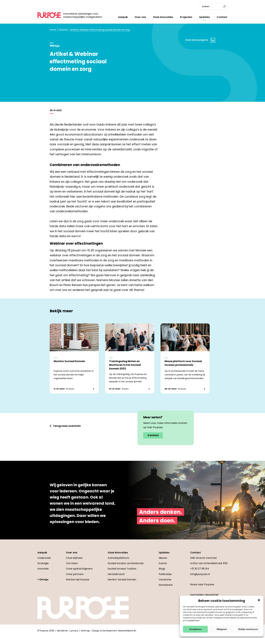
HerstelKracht (116, 574)
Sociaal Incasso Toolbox (122, 568)
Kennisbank (166, 585)
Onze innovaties (163, 17)
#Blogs (55, 46)
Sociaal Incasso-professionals (126, 563)
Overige (43, 579)
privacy (74, 630)
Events (163, 563)
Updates (204, 17)
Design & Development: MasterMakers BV (114, 630)
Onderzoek (44, 558)
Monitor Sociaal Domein (122, 579)
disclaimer (62, 630)
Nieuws (163, 558)
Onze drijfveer (74, 558)
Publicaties (165, 574)
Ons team (72, 563)
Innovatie (43, 568)
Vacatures (165, 579)
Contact (222, 17)
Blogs (162, 568)
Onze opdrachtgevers (79, 568)
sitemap (85, 630)
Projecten (186, 17)
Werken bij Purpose (77, 579)
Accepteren (195, 629)
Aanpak (123, 17)
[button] (258, 600)
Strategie (43, 563)
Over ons (140, 17)
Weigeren (222, 629)
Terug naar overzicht (67, 426)
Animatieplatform (118, 558)
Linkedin (213, 40)
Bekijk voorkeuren (248, 629)
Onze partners (75, 574)
